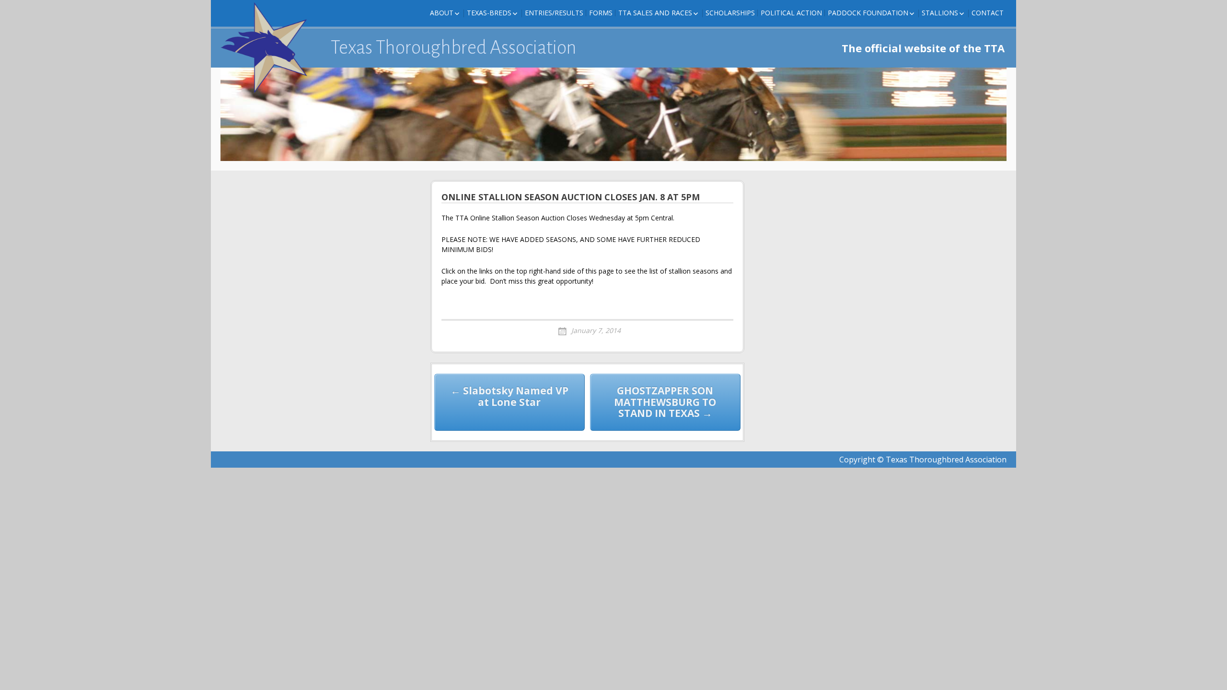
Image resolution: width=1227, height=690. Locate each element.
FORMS (601, 12)
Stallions (940, 12)
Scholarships (730, 12)
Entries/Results (554, 12)
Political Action (791, 12)
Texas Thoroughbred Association (454, 47)
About (441, 12)
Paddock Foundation (868, 12)
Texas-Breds (489, 12)
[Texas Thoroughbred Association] (268, 48)
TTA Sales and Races (655, 12)
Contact (988, 12)
